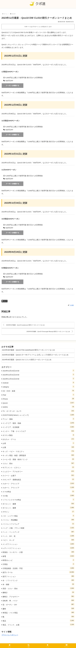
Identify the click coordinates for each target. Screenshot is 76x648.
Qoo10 (5, 301)
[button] (70, 397)
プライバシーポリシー (9, 635)
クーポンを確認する (12, 85)
